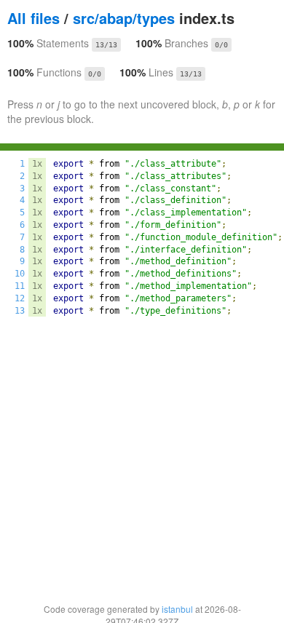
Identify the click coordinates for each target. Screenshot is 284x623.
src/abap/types (124, 17)
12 (20, 298)
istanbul (177, 609)
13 (20, 311)
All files (33, 17)
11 (20, 286)
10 (20, 274)
